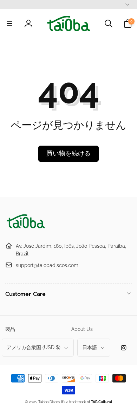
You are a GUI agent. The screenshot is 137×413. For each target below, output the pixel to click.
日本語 (89, 347)
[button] (9, 23)
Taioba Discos (49, 402)
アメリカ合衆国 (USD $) (33, 347)
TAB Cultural (101, 402)
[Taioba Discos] (26, 228)
